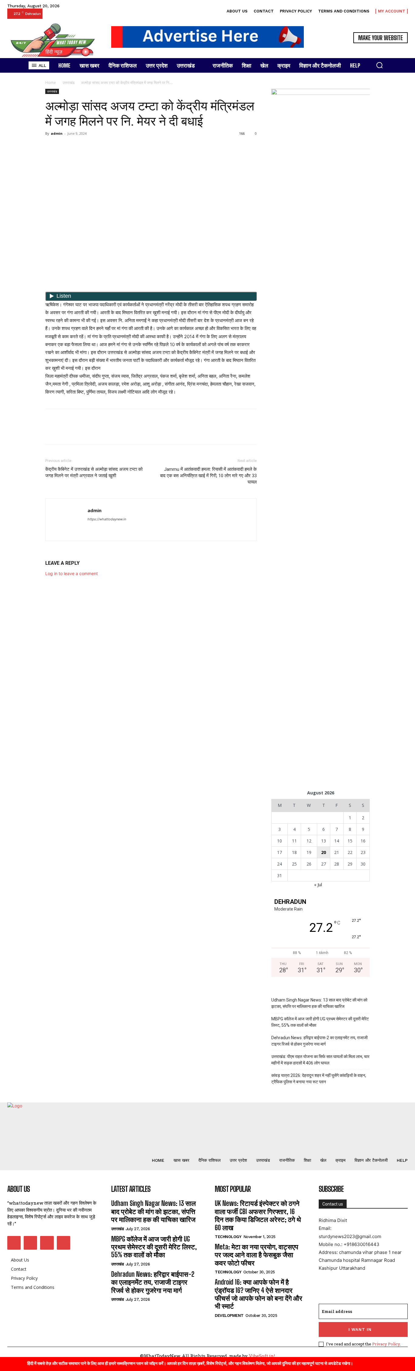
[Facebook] (51, 147)
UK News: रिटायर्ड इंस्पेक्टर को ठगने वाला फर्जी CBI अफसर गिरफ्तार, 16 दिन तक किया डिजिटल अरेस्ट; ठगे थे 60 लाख (258, 1215)
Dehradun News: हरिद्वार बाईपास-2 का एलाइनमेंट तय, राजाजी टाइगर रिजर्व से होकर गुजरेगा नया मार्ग (319, 1040)
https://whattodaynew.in (106, 519)
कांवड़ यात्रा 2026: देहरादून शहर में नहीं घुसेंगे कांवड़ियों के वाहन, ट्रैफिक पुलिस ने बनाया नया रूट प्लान (318, 1078)
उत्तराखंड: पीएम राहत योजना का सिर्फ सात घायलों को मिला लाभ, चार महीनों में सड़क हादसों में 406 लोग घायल (320, 1059)
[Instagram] (30, 1242)
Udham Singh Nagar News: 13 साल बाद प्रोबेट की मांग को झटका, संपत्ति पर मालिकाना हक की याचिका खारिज (319, 1003)
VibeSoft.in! (262, 1356)
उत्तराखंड (68, 82)
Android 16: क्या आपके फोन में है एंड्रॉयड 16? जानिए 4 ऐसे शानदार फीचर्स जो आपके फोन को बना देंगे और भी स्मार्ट (258, 1294)
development (229, 1315)
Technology (228, 1236)
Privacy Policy (386, 1344)
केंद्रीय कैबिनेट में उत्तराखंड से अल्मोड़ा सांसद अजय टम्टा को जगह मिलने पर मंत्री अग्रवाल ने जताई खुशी (93, 472)
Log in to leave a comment (71, 573)
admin (57, 133)
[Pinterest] (79, 147)
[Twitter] (65, 147)
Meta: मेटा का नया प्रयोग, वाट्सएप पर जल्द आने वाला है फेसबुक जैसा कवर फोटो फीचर (256, 1255)
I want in (360, 1329)
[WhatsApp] (93, 147)
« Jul (318, 884)
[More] (107, 147)
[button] (379, 65)
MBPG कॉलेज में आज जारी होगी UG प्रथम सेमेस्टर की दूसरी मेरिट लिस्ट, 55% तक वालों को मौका (320, 1022)
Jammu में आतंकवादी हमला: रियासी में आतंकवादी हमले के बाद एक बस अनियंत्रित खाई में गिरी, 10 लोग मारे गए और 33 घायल (208, 476)
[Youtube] (63, 1242)
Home (50, 82)
